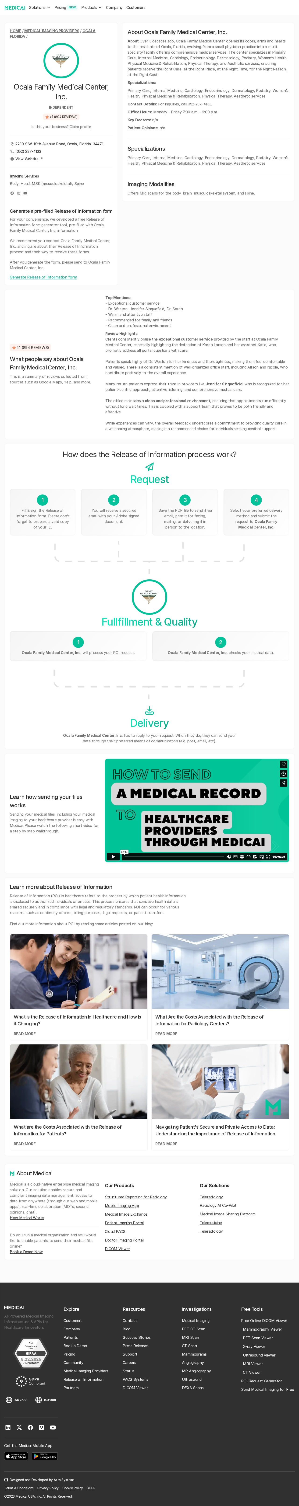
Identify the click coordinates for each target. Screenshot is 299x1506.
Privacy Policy (48, 1488)
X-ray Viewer (254, 1346)
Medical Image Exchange (126, 1214)
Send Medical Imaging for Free (267, 1389)
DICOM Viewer (117, 1248)
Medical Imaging (196, 1320)
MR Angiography (196, 1371)
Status (128, 1371)
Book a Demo (75, 1345)
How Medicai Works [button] (27, 1217)
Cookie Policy (72, 1488)
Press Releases (136, 1345)
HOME (15, 30)
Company (114, 7)
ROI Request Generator (261, 1381)
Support (130, 1354)
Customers (135, 7)
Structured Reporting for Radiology (136, 1197)
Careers (129, 1362)
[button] (39, 7)
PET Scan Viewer (258, 1338)
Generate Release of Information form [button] (43, 277)
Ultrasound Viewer (259, 1355)
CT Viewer (252, 1372)
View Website (26, 159)
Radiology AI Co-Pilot (218, 1205)
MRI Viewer (253, 1363)
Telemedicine (211, 1222)
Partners (71, 1387)
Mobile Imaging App (122, 1205)
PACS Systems (135, 1379)
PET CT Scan (193, 1329)
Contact (130, 1320)
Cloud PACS (115, 1231)
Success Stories (137, 1337)
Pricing (69, 1354)
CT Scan (189, 1345)
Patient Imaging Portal (124, 1223)
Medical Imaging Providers (51, 30)
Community (73, 1362)
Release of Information (83, 1379)
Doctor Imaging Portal (124, 1240)
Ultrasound (192, 1379)
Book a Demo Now (26, 1251)
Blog (126, 1329)
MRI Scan (190, 1337)
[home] (15, 7)
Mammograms (194, 1354)
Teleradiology (211, 1197)
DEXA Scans (193, 1387)
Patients (71, 1337)
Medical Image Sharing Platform (227, 1214)
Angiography (193, 1362)
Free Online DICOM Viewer (264, 1320)
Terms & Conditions (19, 1488)
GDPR (91, 1488)
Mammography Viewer (262, 1329)
